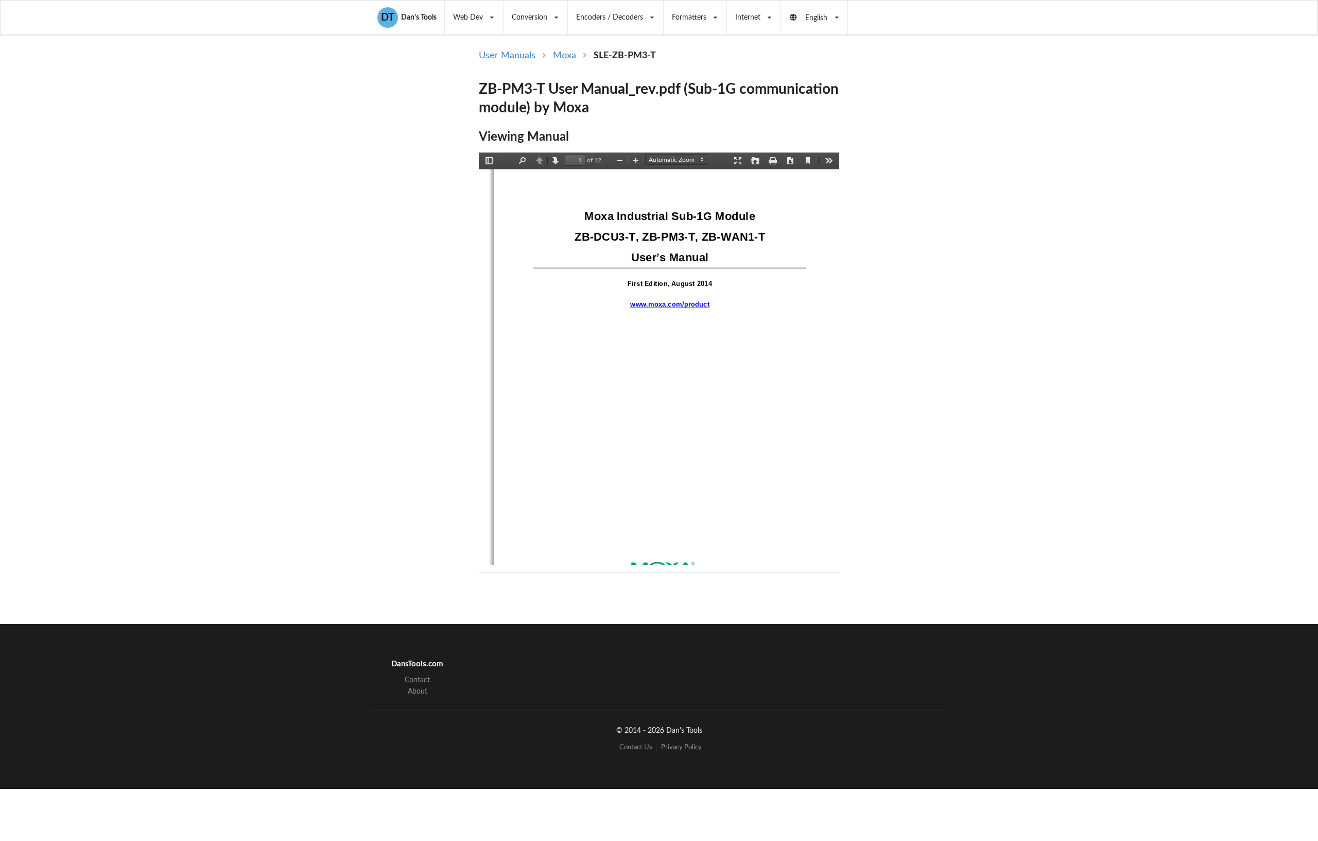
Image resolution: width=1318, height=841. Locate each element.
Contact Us (635, 747)
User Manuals (507, 55)
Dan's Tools (409, 17)
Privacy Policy (681, 747)
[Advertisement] (926, 217)
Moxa (564, 55)
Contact (417, 680)
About (417, 691)
